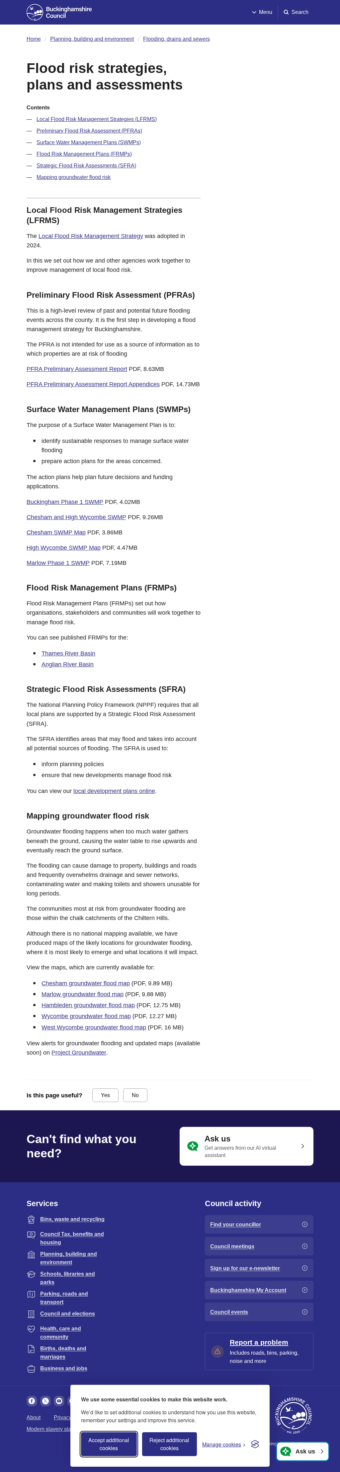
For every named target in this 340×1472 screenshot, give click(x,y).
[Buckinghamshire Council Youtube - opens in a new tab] (59, 1401)
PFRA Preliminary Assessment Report (77, 369)
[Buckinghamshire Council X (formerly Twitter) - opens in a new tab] (45, 1401)
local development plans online (114, 791)
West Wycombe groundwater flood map (94, 1027)
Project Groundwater (78, 1052)
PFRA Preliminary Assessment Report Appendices (93, 384)
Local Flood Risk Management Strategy (91, 236)
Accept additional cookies (108, 1444)
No (135, 1095)
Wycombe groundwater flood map (86, 1016)
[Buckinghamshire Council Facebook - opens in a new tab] (32, 1401)
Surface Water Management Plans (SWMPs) (89, 142)
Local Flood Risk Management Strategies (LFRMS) (97, 119)
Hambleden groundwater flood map (88, 1005)
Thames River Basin (68, 653)
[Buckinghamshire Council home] (293, 1416)
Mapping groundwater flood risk (74, 177)
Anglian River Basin (68, 664)
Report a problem (259, 1342)
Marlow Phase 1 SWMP (58, 563)
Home (34, 39)
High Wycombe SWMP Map (64, 547)
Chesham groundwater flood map (86, 983)
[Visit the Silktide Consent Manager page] (255, 1444)
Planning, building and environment (92, 39)
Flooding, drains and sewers (176, 39)
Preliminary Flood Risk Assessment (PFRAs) (89, 131)
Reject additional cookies (169, 1444)
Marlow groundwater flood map (83, 994)
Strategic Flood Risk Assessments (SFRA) (86, 165)
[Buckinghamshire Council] (59, 12)
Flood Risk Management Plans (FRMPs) (84, 154)
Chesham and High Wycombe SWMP (76, 517)
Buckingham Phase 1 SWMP (65, 502)
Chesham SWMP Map (56, 532)
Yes (105, 1095)
